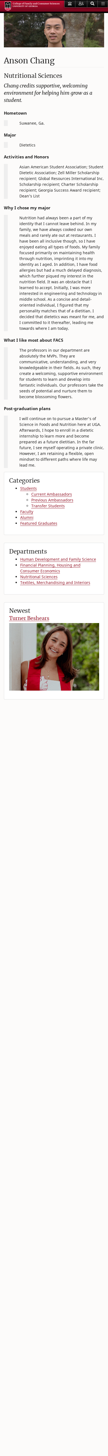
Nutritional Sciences (39, 576)
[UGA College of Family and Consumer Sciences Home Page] (32, 6)
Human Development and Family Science (58, 559)
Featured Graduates (38, 523)
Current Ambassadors (51, 494)
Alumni (27, 517)
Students (28, 488)
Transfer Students (48, 505)
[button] (92, 3)
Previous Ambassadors (52, 500)
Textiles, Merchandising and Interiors (55, 582)
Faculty (26, 511)
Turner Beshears (29, 618)
